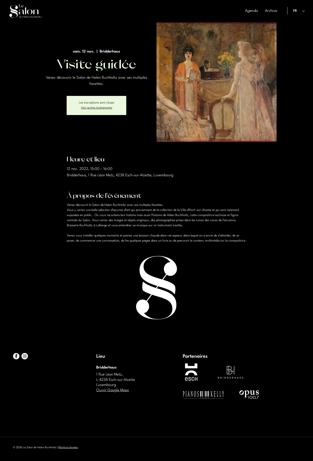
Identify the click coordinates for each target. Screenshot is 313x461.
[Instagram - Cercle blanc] (25, 356)
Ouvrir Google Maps (112, 390)
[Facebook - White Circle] (16, 356)
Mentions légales (68, 447)
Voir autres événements (96, 108)
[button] (270, 11)
